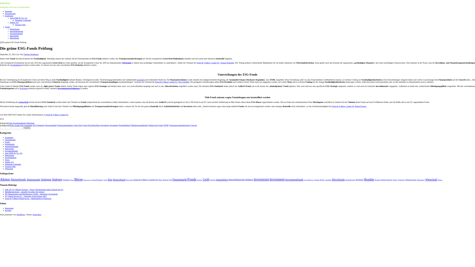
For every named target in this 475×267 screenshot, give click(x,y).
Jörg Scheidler (183, 82)
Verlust (395, 180)
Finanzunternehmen (65, 125)
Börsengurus (86, 180)
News (7, 160)
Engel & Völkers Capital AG (208, 63)
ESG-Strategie (38, 125)
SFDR (166, 125)
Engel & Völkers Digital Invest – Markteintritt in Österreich (28, 199)
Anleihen (66, 180)
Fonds (7, 27)
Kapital (317, 180)
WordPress (20, 215)
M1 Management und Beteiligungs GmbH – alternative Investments (31, 194)
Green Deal (77, 125)
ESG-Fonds (15, 125)
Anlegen (46, 179)
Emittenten (9, 16)
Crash (105, 180)
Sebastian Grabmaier (23, 20)
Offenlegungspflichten (139, 125)
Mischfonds (14, 38)
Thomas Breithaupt (31, 54)
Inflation (249, 179)
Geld (206, 179)
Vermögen (401, 180)
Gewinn (213, 180)
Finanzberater (10, 14)
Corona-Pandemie (97, 180)
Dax (110, 179)
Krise (322, 180)
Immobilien (222, 179)
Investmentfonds (16, 34)
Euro (160, 180)
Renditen (378, 180)
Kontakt (8, 210)
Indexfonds (14, 36)
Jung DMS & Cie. (309, 180)
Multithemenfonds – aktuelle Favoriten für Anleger (25, 192)
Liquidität (328, 180)
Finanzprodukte (51, 125)
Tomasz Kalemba (227, 63)
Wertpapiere (421, 180)
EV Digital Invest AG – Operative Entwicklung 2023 (26, 196)
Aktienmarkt (33, 179)
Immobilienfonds (16, 31)
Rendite (369, 179)
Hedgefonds (14, 29)
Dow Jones (129, 180)
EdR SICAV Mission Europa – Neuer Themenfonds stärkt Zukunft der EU (34, 190)
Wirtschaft (30, 123)
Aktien (5, 179)
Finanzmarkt (179, 179)
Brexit (72, 180)
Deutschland (119, 179)
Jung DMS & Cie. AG (18, 18)
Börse (78, 179)
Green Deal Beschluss (91, 125)
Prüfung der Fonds (155, 125)
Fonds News (5, 3)
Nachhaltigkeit (16, 65)
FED (170, 180)
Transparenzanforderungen (179, 125)
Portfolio (360, 180)
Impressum (9, 208)
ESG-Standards (26, 125)
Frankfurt (199, 180)
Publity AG (14, 23)
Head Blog (37, 215)
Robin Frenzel (360, 106)
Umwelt (193, 125)
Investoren (141, 80)
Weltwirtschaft (410, 180)
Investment (114, 125)
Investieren (105, 125)
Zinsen (440, 180)
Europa (165, 180)
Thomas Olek (20, 25)
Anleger (57, 179)
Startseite (8, 11)
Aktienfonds (18, 179)
